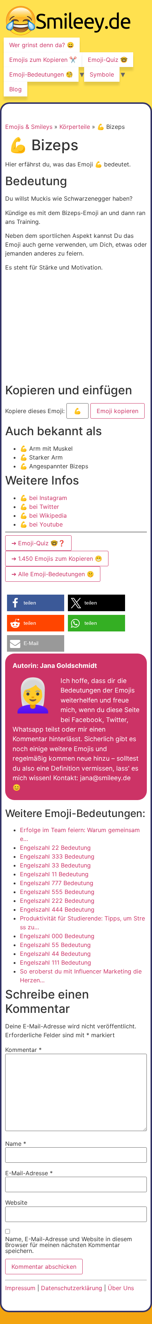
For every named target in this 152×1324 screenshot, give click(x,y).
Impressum (20, 1288)
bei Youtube (41, 524)
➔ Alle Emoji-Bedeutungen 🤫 (52, 574)
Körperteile (74, 126)
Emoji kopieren (117, 409)
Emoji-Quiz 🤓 (108, 59)
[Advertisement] (67, 328)
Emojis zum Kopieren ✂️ (43, 59)
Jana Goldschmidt (68, 665)
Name (15, 1144)
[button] (35, 603)
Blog (15, 89)
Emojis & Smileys (28, 126)
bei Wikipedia (43, 515)
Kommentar (23, 1050)
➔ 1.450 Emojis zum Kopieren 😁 (56, 558)
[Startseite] (68, 22)
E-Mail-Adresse (29, 1173)
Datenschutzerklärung (71, 1288)
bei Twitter (39, 506)
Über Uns (121, 1288)
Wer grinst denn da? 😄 (41, 45)
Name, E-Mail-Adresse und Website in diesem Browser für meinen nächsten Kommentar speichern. (68, 1245)
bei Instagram (43, 497)
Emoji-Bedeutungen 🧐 (41, 74)
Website (16, 1202)
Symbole (102, 74)
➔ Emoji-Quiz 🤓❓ (38, 543)
